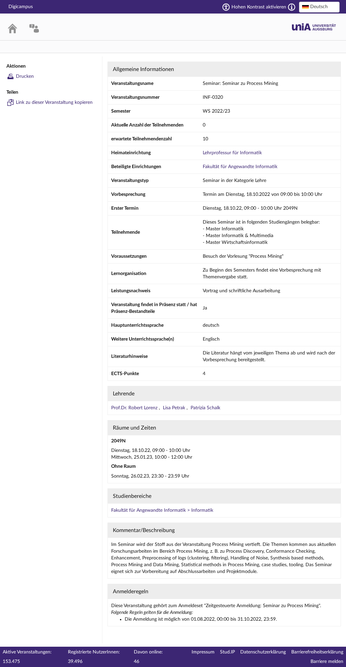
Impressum (203, 652)
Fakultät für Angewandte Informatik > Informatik (162, 510)
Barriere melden (327, 661)
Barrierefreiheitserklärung (317, 652)
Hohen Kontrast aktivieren (258, 7)
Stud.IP (227, 652)
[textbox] (319, 7)
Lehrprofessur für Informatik (232, 153)
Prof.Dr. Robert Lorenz (135, 408)
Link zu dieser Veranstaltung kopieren (54, 102)
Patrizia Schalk (205, 408)
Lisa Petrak (175, 408)
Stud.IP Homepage (314, 27)
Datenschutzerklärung (263, 652)
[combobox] (319, 7)
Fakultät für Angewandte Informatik (240, 166)
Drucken (25, 76)
